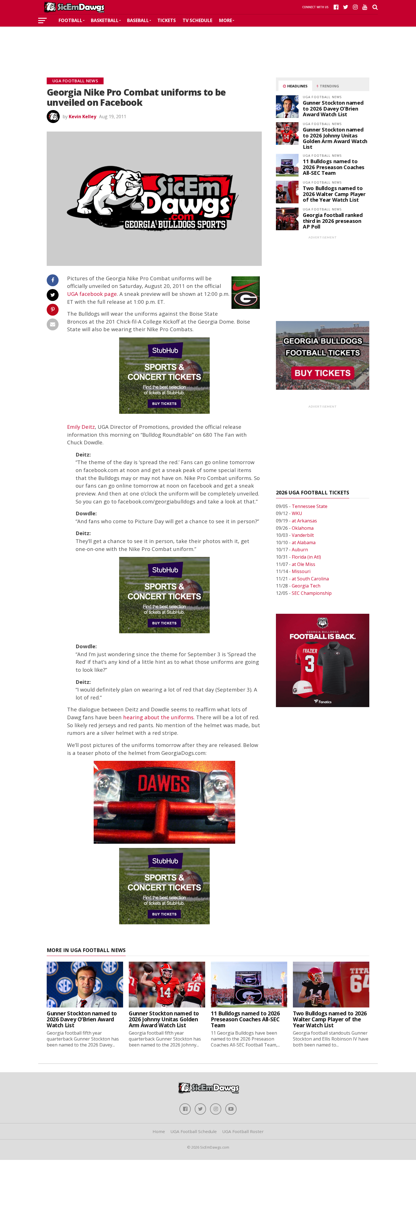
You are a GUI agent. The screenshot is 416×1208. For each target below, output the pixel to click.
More (225, 20)
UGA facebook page (92, 293)
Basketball (105, 20)
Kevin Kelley (82, 116)
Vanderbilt (303, 535)
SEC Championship (312, 593)
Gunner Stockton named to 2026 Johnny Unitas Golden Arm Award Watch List (335, 138)
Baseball (138, 20)
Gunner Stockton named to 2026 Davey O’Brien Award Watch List (333, 108)
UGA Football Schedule (193, 1131)
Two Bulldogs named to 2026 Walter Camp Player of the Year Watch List (334, 193)
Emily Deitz (81, 426)
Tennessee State (309, 506)
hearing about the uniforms (158, 717)
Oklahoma (303, 528)
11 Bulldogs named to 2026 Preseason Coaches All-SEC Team (333, 167)
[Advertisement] (208, 43)
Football (70, 20)
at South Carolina (310, 579)
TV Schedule (197, 20)
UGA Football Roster (243, 1131)
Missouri (301, 571)
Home (159, 1131)
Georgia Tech (306, 586)
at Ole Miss (303, 564)
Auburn (300, 549)
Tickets (166, 20)
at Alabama (304, 542)
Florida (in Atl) (306, 557)
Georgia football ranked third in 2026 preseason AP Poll (333, 220)
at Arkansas (304, 521)
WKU (297, 513)
